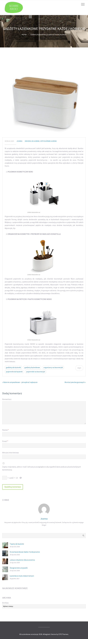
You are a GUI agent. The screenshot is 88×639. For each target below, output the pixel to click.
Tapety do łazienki (17, 544)
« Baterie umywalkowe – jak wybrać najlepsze (19, 382)
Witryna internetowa (10, 452)
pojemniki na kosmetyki (35, 371)
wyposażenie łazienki (48, 141)
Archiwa (5, 603)
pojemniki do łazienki (14, 371)
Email (5, 441)
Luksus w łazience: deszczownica (22, 560)
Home (24, 34)
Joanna (19, 141)
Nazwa (5, 430)
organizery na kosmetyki (53, 367)
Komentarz (6, 399)
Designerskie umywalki (19, 568)
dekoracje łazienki (32, 141)
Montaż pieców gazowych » (75, 382)
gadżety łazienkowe (32, 367)
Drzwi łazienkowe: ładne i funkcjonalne (25, 552)
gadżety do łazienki (13, 367)
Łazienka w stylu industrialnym (22, 576)
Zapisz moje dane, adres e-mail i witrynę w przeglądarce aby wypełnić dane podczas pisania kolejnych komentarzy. (41, 468)
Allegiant (46, 634)
